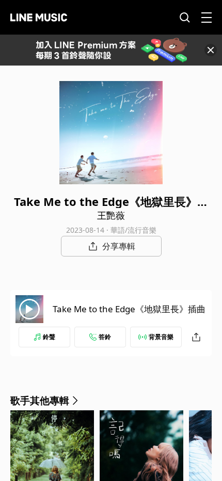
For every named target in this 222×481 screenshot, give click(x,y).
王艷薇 (111, 215)
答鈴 (105, 336)
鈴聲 (49, 336)
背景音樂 (161, 336)
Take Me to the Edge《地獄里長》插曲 (129, 309)
